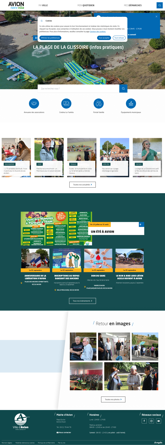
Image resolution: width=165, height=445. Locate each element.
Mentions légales (7, 443)
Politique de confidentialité (46, 443)
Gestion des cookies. (98, 31)
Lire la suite (38, 53)
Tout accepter (104, 38)
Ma (43, 5)
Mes (133, 5)
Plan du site (61, 443)
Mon (86, 5)
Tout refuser (119, 38)
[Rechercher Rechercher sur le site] (160, 5)
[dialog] (82, 29)
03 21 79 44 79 (65, 427)
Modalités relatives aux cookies (25, 443)
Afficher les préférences (50, 38)
